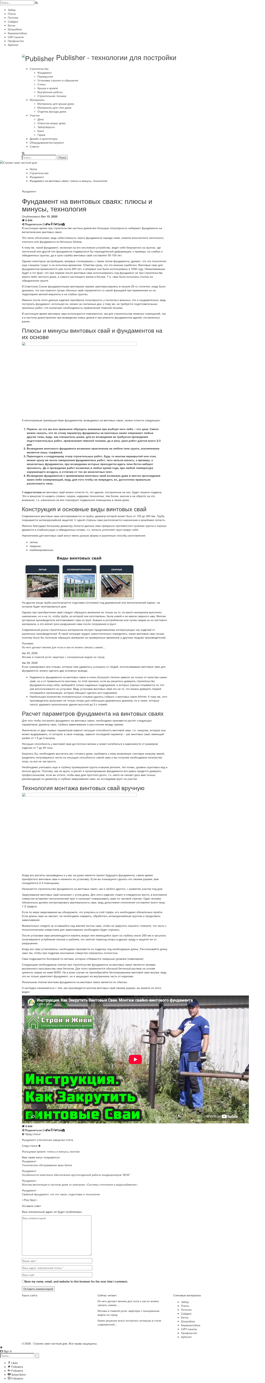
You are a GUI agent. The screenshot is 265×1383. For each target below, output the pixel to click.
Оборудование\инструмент (47, 142)
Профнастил (16, 41)
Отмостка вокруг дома (51, 123)
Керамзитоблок (17, 33)
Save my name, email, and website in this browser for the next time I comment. (76, 1281)
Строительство (39, 69)
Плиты (12, 14)
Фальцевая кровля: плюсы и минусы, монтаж (51, 1151)
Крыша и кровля (47, 88)
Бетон (11, 25)
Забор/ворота (46, 127)
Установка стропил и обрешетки (57, 80)
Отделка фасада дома (51, 111)
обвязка (122, 982)
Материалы (37, 100)
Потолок (13, 17)
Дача (40, 119)
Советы (34, 146)
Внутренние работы (50, 92)
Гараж (41, 135)
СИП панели (16, 37)
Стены (41, 84)
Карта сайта (29, 1295)
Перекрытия (45, 76)
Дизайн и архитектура (43, 138)
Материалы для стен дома (54, 107)
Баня (40, 131)
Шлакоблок (15, 29)
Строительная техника (51, 96)
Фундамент (44, 72)
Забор (12, 10)
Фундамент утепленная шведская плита (47, 1140)
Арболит (13, 45)
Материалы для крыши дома (55, 104)
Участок (35, 115)
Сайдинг (13, 21)
